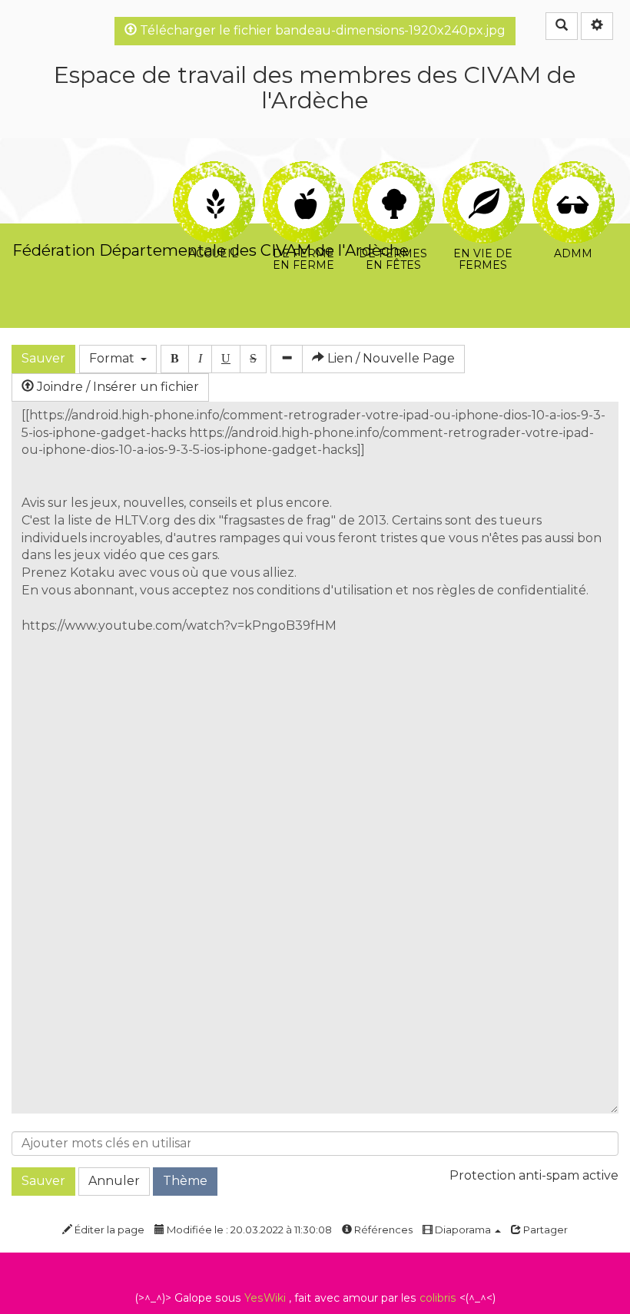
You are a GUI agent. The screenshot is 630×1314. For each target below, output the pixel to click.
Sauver (43, 358)
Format (115, 358)
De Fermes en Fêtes (393, 170)
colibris (437, 1298)
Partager (544, 1229)
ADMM (573, 170)
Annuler (114, 1180)
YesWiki (265, 1298)
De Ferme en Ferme (303, 170)
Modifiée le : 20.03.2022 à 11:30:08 (248, 1229)
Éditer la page (108, 1229)
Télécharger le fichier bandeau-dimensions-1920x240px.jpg (321, 30)
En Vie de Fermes (483, 170)
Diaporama (463, 1229)
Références (382, 1229)
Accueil (213, 170)
